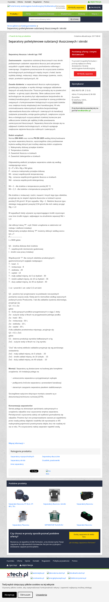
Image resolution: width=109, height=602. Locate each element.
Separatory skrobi (18, 460)
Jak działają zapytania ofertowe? (82, 542)
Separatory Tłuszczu (20, 525)
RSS (47, 474)
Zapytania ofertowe (45, 14)
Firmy (28, 14)
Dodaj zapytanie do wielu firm (84, 535)
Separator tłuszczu (84, 525)
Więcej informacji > (16, 443)
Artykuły (81, 14)
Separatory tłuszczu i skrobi (54, 504)
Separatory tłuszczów (51, 456)
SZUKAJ (75, 19)
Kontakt (36, 561)
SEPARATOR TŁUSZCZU (54, 525)
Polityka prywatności (61, 561)
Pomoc (74, 561)
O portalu (10, 561)
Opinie (27, 561)
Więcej (95, 14)
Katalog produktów (28, 26)
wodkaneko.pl (84, 110)
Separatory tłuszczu (85, 504)
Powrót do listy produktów (20, 36)
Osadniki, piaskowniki (51, 460)
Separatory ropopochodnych (22, 456)
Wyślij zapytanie (77, 7)
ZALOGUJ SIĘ (95, 7)
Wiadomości (66, 14)
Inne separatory (17, 464)
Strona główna (13, 26)
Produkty (14, 14)
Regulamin (46, 561)
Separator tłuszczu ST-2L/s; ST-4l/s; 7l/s (21, 505)
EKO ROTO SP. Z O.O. (81, 90)
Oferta (19, 561)
